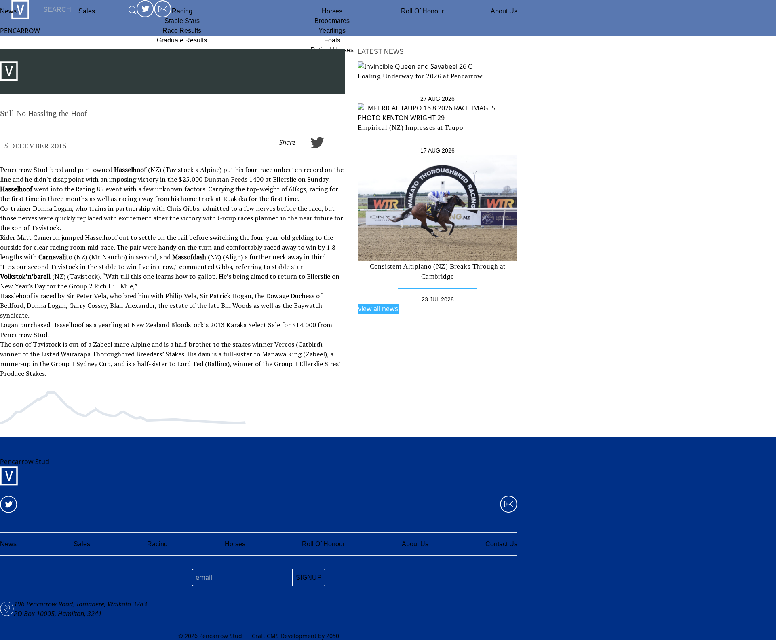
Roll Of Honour (422, 11)
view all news (378, 308)
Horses (332, 11)
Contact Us (501, 543)
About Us (504, 11)
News (8, 11)
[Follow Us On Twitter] (8, 504)
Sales (82, 543)
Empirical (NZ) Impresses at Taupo (410, 127)
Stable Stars (182, 20)
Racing (182, 11)
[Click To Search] (133, 10)
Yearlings (332, 30)
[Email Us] (508, 504)
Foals (332, 40)
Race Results (181, 30)
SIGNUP (309, 577)
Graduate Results (182, 40)
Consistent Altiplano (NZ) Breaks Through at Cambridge (438, 271)
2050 (332, 636)
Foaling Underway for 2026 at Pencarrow (420, 76)
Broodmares (332, 20)
